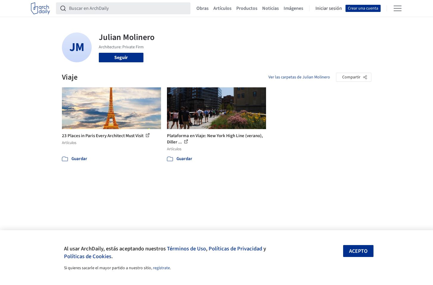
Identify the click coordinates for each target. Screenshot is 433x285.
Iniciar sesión (328, 8)
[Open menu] (397, 8)
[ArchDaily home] (40, 8)
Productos (246, 8)
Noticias (270, 8)
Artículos (222, 8)
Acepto (358, 251)
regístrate (161, 268)
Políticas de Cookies (87, 256)
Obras (202, 8)
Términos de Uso (186, 249)
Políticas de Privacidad (235, 249)
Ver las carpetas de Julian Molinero (299, 77)
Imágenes (293, 8)
